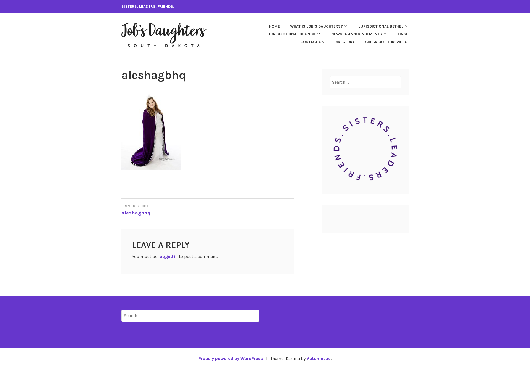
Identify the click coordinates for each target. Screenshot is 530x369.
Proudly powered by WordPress (230, 358)
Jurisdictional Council (292, 34)
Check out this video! (387, 41)
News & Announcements (356, 34)
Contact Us (312, 41)
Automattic (319, 358)
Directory (344, 41)
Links (403, 34)
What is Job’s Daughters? (316, 26)
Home (274, 26)
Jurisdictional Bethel (381, 26)
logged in (168, 256)
